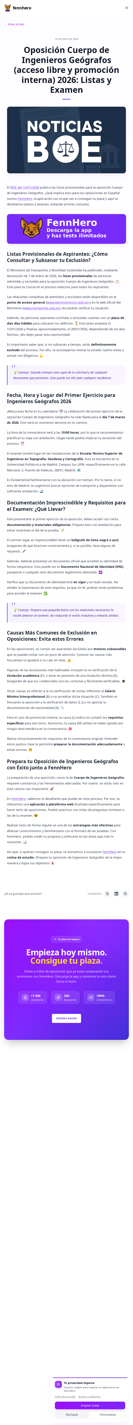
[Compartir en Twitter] (107, 893)
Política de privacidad (65, 1396)
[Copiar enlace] (125, 893)
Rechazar (72, 1415)
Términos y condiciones (89, 1396)
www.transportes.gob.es (41, 308)
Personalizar (108, 1415)
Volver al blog (16, 24)
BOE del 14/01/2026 (24, 187)
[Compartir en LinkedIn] (116, 893)
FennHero (25, 199)
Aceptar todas (90, 1405)
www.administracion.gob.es (67, 302)
